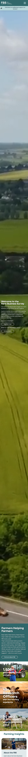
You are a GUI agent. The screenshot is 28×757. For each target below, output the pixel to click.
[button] (25, 3)
